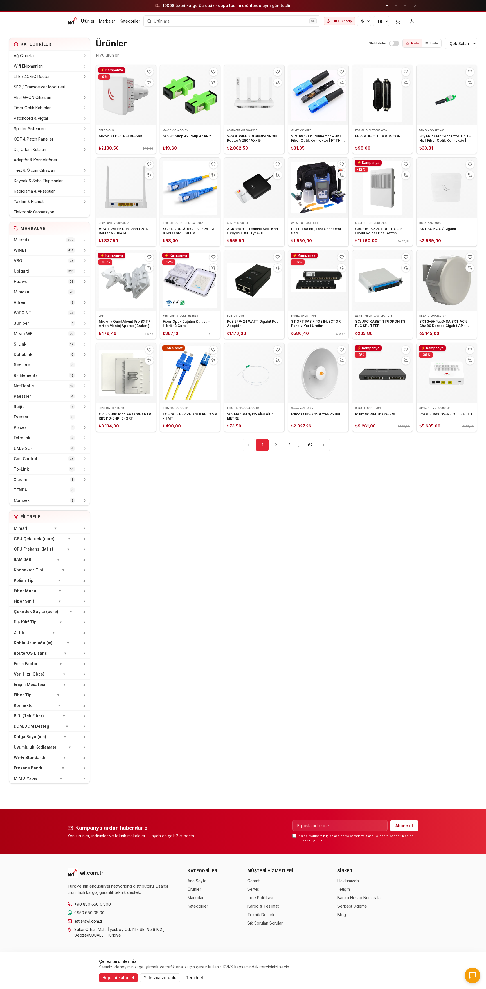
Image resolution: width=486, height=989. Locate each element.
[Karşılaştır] (149, 82)
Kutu (415, 43)
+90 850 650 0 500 (92, 904)
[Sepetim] (398, 21)
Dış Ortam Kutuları (30, 149)
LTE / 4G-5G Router (32, 76)
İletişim (344, 889)
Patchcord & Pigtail (31, 118)
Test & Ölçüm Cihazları (34, 170)
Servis (253, 889)
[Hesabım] (412, 21)
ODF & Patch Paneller (33, 139)
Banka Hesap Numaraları (360, 897)
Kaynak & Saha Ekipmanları (39, 180)
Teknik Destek (261, 914)
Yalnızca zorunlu (160, 977)
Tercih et (194, 977)
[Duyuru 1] (387, 5)
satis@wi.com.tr (88, 921)
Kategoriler (130, 21)
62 (310, 444)
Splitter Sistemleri (30, 128)
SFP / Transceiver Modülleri (39, 86)
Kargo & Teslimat (263, 906)
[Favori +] (149, 71)
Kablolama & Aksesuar (34, 191)
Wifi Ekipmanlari (28, 66)
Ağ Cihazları (25, 55)
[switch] (394, 43)
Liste (434, 43)
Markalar (107, 21)
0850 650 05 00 (89, 912)
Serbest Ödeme (352, 906)
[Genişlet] (85, 56)
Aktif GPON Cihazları (32, 97)
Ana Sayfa (197, 880)
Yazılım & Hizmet (29, 201)
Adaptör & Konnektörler (35, 159)
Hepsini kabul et (118, 977)
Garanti (254, 880)
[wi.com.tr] (73, 21)
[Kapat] (415, 5)
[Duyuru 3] (405, 5)
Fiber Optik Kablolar (32, 107)
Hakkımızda (348, 880)
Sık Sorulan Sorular (265, 923)
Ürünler (87, 21)
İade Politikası (260, 897)
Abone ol (404, 825)
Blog (342, 914)
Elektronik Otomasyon (34, 212)
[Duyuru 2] (396, 5)
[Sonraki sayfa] (324, 445)
